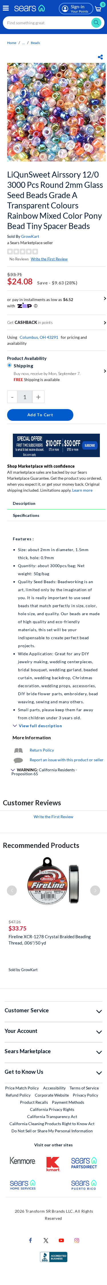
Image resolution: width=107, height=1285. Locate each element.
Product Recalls (34, 1102)
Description (24, 503)
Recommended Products (41, 845)
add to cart (40, 414)
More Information (32, 737)
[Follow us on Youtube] (61, 1240)
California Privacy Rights (52, 1109)
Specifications (26, 515)
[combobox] (53, 22)
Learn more (82, 490)
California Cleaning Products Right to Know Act (51, 1123)
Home (11, 43)
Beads (35, 43)
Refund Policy (18, 1095)
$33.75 (18, 928)
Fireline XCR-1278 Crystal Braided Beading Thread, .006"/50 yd (50, 939)
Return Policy (42, 750)
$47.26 (15, 921)
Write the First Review (49, 259)
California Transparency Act (52, 1116)
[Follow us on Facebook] (30, 1240)
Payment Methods (68, 1102)
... (23, 43)
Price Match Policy (22, 1087)
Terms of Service (84, 1087)
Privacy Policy (85, 1095)
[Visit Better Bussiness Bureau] (53, 1256)
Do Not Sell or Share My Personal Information (52, 1130)
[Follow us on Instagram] (76, 1240)
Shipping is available (37, 379)
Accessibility (54, 1087)
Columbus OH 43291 (39, 337)
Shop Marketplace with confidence (41, 466)
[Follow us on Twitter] (46, 1240)
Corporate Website (52, 1094)
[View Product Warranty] (18, 750)
